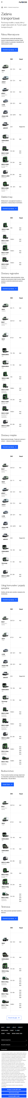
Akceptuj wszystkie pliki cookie (14, 1089)
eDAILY (8, 1027)
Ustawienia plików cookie (13, 1096)
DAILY (2, 1027)
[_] (23, 2)
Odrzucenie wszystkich (14, 1092)
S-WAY (12, 1030)
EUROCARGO (4, 1030)
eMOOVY (20, 1027)
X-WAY (3, 1033)
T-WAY (8, 1033)
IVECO (5, 7)
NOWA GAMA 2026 (17, 1033)
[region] (14, 1074)
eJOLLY (14, 1027)
